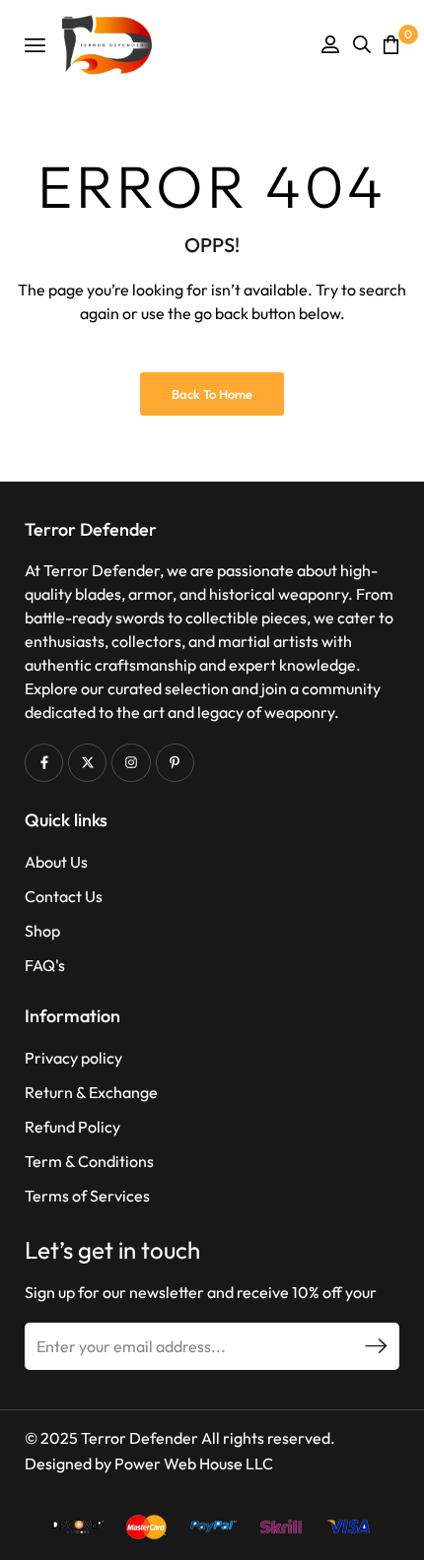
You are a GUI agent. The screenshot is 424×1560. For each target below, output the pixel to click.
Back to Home (212, 394)
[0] (391, 44)
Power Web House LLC (193, 1463)
